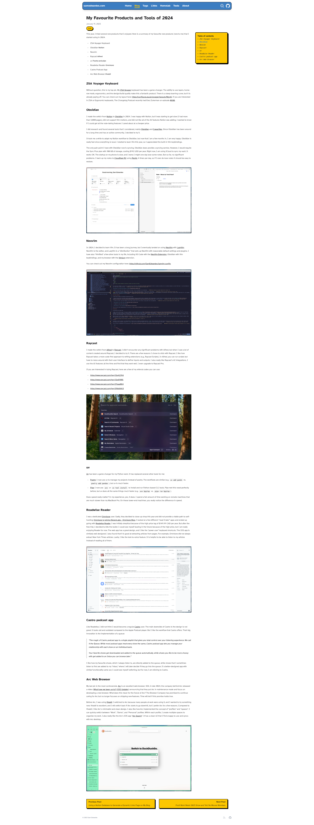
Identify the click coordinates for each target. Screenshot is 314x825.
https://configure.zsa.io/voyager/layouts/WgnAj (152, 97)
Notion (109, 117)
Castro (137, 627)
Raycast (117, 350)
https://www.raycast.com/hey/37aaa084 (107, 384)
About (185, 6)
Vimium (122, 258)
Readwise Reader (103, 523)
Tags (145, 6)
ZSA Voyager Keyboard (209, 39)
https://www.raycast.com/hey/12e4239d (107, 375)
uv (201, 51)
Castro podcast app (208, 57)
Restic (134, 158)
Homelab (165, 6)
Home (128, 6)
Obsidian (119, 117)
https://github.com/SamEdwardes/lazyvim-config (150, 264)
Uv (87, 474)
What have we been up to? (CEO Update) (111, 689)
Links (154, 6)
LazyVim (180, 248)
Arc (119, 686)
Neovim (202, 45)
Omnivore (106, 517)
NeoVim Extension (159, 254)
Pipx (92, 488)
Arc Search (137, 716)
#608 (172, 100)
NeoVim (169, 248)
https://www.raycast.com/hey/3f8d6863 (107, 389)
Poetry (93, 480)
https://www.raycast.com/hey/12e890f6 (106, 380)
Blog (137, 6)
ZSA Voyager (125, 90)
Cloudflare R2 (120, 158)
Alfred (109, 350)
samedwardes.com (94, 6)
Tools (176, 6)
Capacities (157, 129)
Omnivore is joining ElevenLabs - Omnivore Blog (114, 520)
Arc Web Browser (207, 59)
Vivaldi (109, 702)
